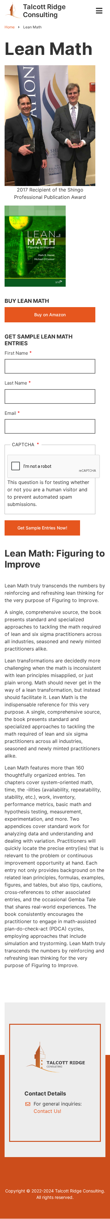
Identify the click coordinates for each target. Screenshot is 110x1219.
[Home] (14, 10)
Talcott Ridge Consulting (44, 11)
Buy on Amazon (50, 314)
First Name (16, 353)
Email (10, 413)
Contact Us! (47, 1111)
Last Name (16, 383)
